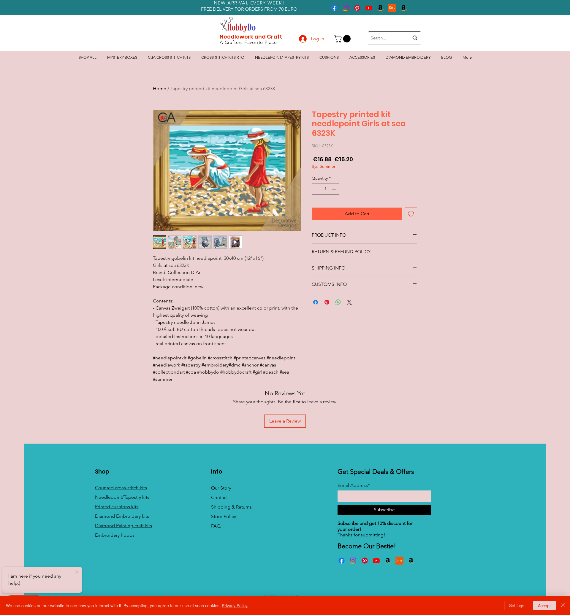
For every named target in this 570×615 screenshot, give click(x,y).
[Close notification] (76, 572)
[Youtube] (369, 8)
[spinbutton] (325, 189)
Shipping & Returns (231, 507)
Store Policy (223, 516)
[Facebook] (334, 8)
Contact (219, 497)
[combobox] (394, 38)
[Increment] (334, 189)
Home (159, 88)
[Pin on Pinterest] (326, 302)
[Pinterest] (357, 8)
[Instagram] (346, 8)
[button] (343, 38)
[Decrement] (316, 189)
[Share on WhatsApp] (338, 302)
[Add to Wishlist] (411, 214)
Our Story (221, 488)
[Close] (562, 605)
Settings (516, 605)
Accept (544, 605)
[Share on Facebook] (315, 302)
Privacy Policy (235, 605)
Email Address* (354, 485)
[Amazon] (380, 8)
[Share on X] (349, 302)
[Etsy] (392, 8)
